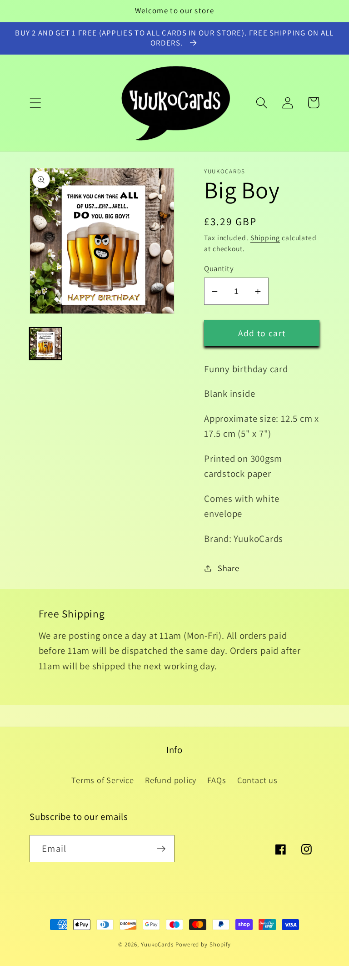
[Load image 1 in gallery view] (45, 343)
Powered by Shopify (203, 944)
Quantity (219, 268)
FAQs (216, 779)
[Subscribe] (161, 849)
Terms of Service (102, 779)
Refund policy (170, 779)
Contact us (257, 779)
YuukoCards (157, 944)
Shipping (265, 237)
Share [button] (228, 567)
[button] (35, 103)
